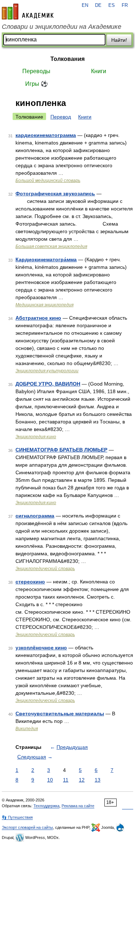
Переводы (36, 71)
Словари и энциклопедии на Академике (61, 26)
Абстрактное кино (38, 318)
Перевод (60, 117)
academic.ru (28, 11)
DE (98, 5)
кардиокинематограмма (45, 135)
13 (97, 780)
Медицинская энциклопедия (44, 304)
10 (50, 780)
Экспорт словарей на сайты (27, 827)
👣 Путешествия (17, 817)
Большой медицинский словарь (47, 180)
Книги (98, 71)
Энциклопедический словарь (45, 568)
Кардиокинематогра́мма (46, 259)
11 (65, 780)
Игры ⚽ (36, 84)
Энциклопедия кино (35, 436)
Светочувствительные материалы (59, 713)
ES (111, 5)
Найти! (119, 40)
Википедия (26, 728)
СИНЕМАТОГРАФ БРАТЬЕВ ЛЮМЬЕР (61, 450)
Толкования (67, 59)
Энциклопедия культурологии (46, 370)
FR (125, 5)
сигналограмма (34, 516)
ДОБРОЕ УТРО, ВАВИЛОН (47, 384)
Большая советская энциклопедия (51, 246)
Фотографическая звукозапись (55, 193)
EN (85, 5)
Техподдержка (46, 806)
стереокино (30, 582)
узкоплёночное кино (41, 647)
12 (82, 780)
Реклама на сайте (78, 806)
